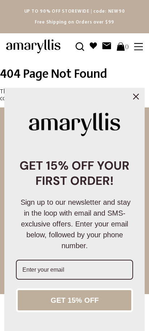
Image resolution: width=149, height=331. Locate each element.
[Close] (136, 96)
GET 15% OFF (75, 300)
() (127, 47)
